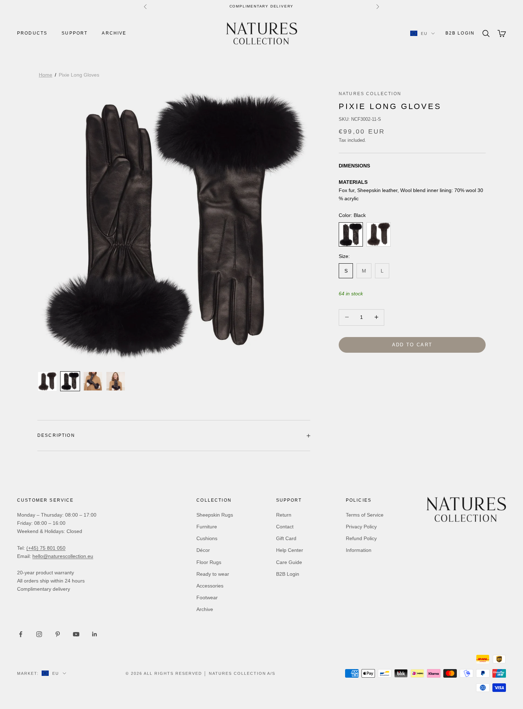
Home (45, 75)
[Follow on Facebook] (20, 634)
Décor (203, 550)
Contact (285, 526)
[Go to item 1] (47, 381)
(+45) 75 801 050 (45, 548)
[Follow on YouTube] (76, 634)
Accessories (209, 586)
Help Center (289, 550)
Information (358, 550)
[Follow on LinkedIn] (94, 634)
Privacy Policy (361, 526)
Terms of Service (365, 515)
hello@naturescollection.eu (62, 556)
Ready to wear (212, 574)
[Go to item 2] (70, 381)
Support (75, 33)
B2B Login (460, 33)
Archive (114, 33)
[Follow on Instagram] (39, 634)
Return (283, 515)
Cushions (206, 538)
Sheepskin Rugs (214, 515)
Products (32, 33)
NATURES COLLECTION (370, 93)
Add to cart (412, 344)
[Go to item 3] (93, 381)
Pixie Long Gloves (79, 75)
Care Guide (289, 562)
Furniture (206, 526)
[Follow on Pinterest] (57, 634)
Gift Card (286, 538)
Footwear (207, 597)
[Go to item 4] (116, 381)
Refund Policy (361, 538)
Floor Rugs (208, 562)
